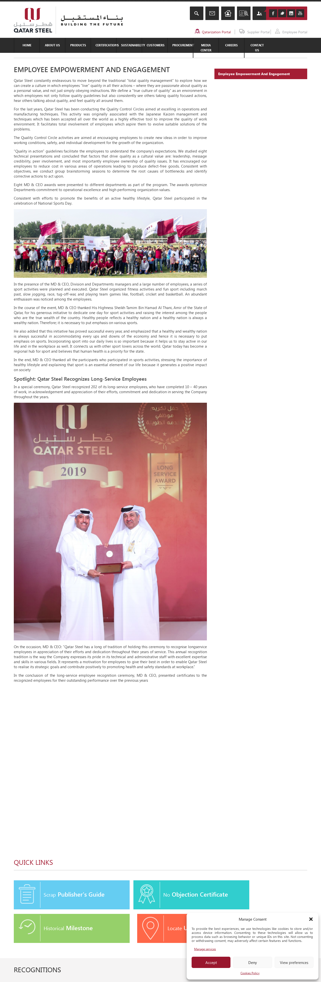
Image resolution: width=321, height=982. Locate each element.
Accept (211, 962)
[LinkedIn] (291, 13)
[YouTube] (300, 13)
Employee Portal (294, 32)
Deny (252, 962)
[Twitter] (282, 13)
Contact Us (257, 47)
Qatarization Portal (216, 32)
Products (78, 45)
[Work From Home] (228, 14)
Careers (231, 45)
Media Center (206, 47)
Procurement (182, 45)
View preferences (294, 962)
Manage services (205, 949)
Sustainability (131, 45)
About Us (52, 45)
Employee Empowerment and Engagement (254, 73)
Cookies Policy (250, 973)
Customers (156, 45)
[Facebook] (273, 13)
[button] (310, 919)
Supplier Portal (258, 32)
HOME (27, 45)
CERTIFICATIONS (106, 45)
